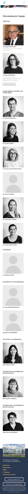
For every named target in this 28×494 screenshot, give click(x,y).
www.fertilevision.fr (7, 50)
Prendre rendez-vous (9, 84)
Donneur (6, 465)
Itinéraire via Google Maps (14, 484)
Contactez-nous (9, 474)
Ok (8, 492)
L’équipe (6, 472)
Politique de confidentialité (14, 492)
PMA (5, 470)
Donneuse (7, 467)
